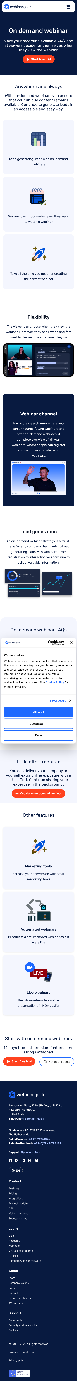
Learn (13, 1229)
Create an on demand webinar (41, 793)
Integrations (16, 1198)
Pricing (13, 1193)
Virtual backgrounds (21, 1250)
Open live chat (30, 1152)
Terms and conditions (21, 1352)
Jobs (12, 1288)
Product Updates (19, 1203)
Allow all (38, 711)
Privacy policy (17, 1360)
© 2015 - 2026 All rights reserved (28, 1344)
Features (14, 1188)
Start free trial (41, 59)
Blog (11, 1235)
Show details (58, 700)
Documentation (18, 1320)
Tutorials (13, 1255)
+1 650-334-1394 (32, 1118)
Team (12, 1278)
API (11, 1208)
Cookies (13, 1330)
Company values (19, 1283)
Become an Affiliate (20, 1298)
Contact (13, 1293)
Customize (36, 723)
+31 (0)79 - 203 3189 (47, 1143)
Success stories (18, 1218)
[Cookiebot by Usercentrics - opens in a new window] (48, 642)
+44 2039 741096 (38, 1139)
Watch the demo (59, 1061)
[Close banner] (71, 642)
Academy (14, 1240)
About (13, 1271)
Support (15, 1313)
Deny (38, 735)
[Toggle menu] (68, 6)
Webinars (14, 1245)
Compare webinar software (25, 1260)
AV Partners (16, 1303)
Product (15, 1181)
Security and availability (23, 1325)
